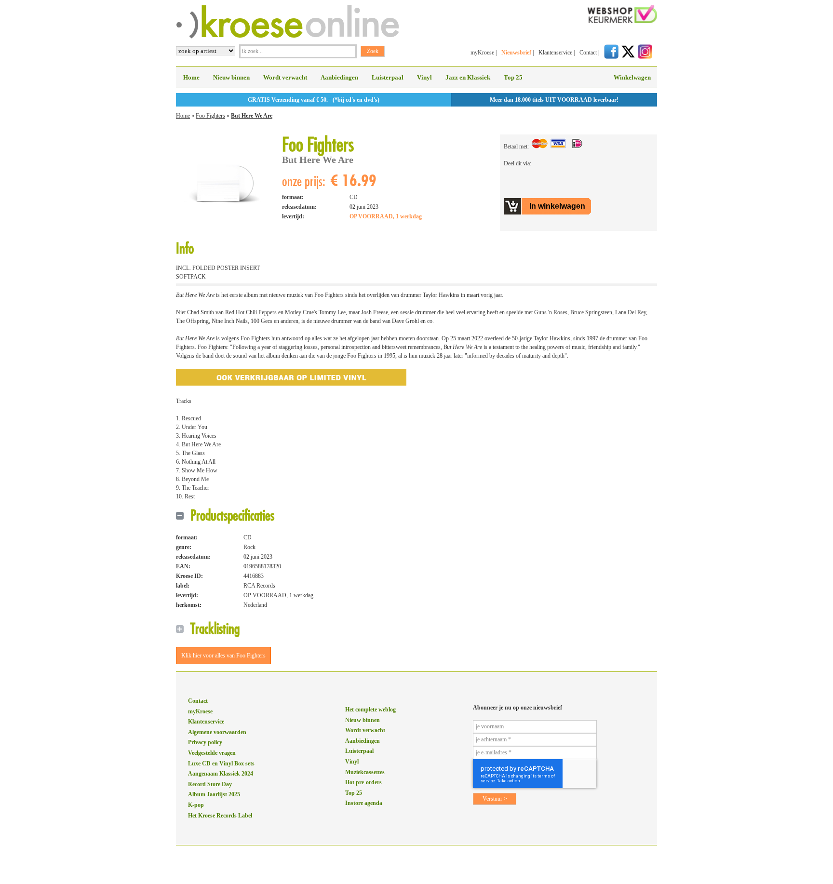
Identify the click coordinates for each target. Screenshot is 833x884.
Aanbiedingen (339, 77)
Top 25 (513, 77)
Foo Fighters (210, 115)
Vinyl (424, 77)
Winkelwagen (632, 77)
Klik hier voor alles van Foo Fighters (223, 655)
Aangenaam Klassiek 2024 (220, 773)
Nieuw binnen (231, 77)
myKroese (482, 52)
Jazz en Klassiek (467, 77)
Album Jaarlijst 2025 (214, 794)
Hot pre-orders (363, 782)
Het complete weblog (370, 709)
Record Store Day (210, 784)
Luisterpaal (387, 77)
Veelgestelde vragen (212, 753)
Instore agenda (363, 803)
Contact (588, 52)
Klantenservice (555, 52)
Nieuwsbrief (516, 52)
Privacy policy (205, 742)
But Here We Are (251, 115)
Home (191, 77)
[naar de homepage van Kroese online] (287, 36)
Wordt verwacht (285, 77)
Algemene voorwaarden (217, 732)
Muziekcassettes (365, 772)
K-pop (196, 805)
